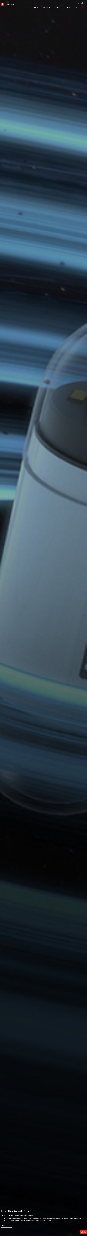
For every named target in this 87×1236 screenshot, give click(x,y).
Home (36, 7)
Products (45, 7)
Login (78, 3)
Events (68, 7)
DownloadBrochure (83, 1231)
